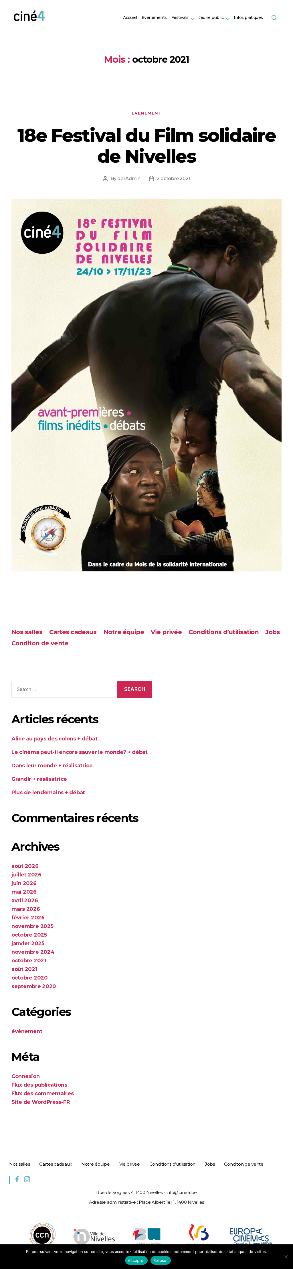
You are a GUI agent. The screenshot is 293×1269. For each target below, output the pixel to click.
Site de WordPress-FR (40, 1102)
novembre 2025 (32, 926)
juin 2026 (24, 883)
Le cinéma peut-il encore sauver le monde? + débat (79, 752)
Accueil (130, 17)
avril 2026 (24, 900)
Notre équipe (124, 632)
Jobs (273, 632)
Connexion (25, 1076)
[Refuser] (286, 1257)
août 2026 (25, 866)
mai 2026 (24, 892)
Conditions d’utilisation (224, 632)
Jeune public (211, 17)
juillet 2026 (26, 875)
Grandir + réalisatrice (39, 779)
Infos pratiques (248, 17)
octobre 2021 (28, 960)
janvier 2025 (27, 943)
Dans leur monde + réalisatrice (52, 765)
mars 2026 (25, 909)
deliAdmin (128, 178)
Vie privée (166, 632)
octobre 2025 (29, 935)
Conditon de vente (39, 643)
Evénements (154, 17)
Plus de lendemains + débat (48, 792)
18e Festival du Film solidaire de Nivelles (146, 145)
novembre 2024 (33, 952)
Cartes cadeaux (73, 632)
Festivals (180, 17)
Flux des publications (39, 1085)
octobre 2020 (29, 978)
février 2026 (28, 918)
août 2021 (24, 969)
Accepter (136, 1260)
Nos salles (26, 632)
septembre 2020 (33, 986)
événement (147, 113)
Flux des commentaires (42, 1093)
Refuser (160, 1260)
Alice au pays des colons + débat (54, 739)
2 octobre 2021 (173, 178)
